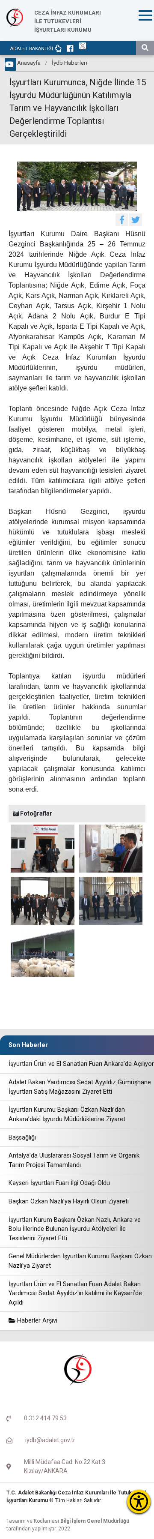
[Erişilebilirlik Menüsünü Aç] (139, 1501)
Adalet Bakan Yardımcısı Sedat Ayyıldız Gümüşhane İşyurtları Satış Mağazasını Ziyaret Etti (80, 1087)
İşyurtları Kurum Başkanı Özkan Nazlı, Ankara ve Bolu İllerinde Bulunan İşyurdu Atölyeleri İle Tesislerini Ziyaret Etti (75, 1229)
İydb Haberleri (69, 62)
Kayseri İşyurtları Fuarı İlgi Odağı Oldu (59, 1183)
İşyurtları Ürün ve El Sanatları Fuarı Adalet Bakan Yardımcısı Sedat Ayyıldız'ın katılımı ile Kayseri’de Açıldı (75, 1293)
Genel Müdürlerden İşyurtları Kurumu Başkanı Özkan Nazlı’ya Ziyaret (80, 1261)
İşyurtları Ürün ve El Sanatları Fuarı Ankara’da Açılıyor (81, 1064)
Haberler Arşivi (36, 1320)
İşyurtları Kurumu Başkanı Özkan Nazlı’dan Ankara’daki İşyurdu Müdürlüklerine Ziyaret (67, 1114)
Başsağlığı (22, 1137)
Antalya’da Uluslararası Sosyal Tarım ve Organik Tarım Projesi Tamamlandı (74, 1160)
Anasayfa (29, 62)
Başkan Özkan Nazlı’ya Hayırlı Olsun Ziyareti (69, 1201)
